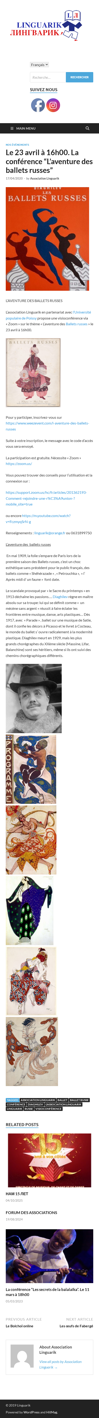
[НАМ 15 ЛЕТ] (49, 1162)
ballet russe (79, 1100)
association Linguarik (38, 1100)
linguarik (14, 1108)
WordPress (31, 1412)
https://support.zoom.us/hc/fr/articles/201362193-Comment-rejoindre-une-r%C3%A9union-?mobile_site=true (46, 498)
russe (29, 1108)
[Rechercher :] (61, 77)
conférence (16, 1104)
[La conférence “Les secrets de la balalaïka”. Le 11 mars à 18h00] (49, 1257)
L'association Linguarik (63, 1104)
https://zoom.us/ (19, 463)
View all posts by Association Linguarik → (60, 1364)
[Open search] (87, 128)
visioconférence (48, 1108)
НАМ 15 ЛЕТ (17, 1193)
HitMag (51, 1412)
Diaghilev (60, 596)
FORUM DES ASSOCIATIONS (31, 1212)
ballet (62, 1100)
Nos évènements (17, 144)
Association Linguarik (44, 178)
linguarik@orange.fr (49, 533)
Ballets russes (77, 324)
